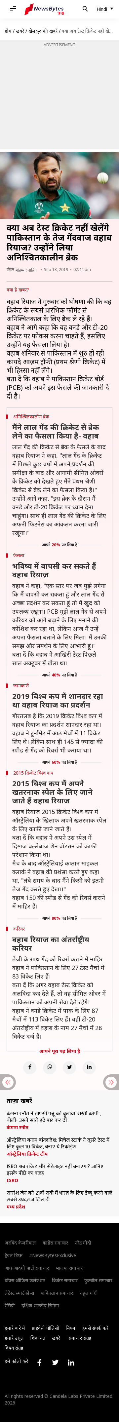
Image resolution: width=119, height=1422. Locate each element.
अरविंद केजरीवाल (20, 1243)
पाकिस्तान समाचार (57, 1293)
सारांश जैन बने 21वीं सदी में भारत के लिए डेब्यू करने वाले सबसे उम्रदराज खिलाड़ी (59, 1196)
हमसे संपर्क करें (95, 1328)
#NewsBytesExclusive (52, 1255)
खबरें (20, 31)
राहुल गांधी (89, 1293)
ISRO (12, 1180)
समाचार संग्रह (80, 1338)
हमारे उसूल (14, 1338)
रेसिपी (10, 1305)
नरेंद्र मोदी (83, 1243)
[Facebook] (29, 1067)
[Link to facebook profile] (39, 1362)
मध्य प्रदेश (16, 1207)
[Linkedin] (89, 1067)
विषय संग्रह (14, 1348)
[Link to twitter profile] (55, 1362)
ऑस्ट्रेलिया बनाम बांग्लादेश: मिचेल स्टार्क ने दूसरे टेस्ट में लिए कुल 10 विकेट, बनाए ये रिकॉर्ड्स (58, 1143)
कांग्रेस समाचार (55, 1243)
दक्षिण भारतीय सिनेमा (40, 1305)
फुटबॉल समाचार (98, 1280)
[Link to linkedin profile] (71, 1362)
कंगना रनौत (17, 1128)
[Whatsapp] (49, 1067)
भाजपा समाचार (69, 1268)
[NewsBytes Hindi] (44, 9)
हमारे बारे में (15, 1328)
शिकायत (37, 1338)
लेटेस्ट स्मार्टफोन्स (19, 1293)
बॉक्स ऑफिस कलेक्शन (25, 1280)
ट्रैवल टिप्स (13, 1255)
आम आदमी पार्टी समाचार (27, 1268)
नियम (70, 1328)
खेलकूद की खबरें (43, 31)
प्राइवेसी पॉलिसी (45, 1328)
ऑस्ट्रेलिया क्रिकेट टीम (27, 1154)
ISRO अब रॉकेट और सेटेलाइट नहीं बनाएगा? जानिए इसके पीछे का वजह (55, 1170)
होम (8, 31)
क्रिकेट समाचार (65, 1280)
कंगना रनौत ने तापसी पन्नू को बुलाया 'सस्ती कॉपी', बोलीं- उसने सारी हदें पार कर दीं (53, 1117)
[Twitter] (69, 1067)
